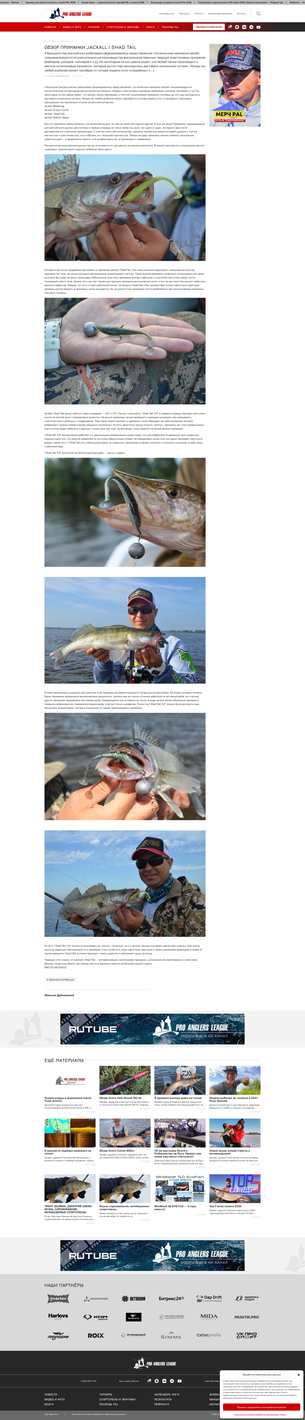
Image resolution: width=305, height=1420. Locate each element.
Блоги (150, 27)
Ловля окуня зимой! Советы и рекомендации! (229, 1152)
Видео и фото (72, 27)
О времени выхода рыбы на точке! (178, 1098)
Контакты (241, 13)
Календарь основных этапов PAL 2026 (101, 2)
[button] (298, 1374)
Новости (50, 27)
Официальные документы (220, 13)
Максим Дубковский (62, 41)
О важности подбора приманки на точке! (67, 1152)
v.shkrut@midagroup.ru (214, 1381)
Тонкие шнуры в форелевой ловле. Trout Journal (68, 1099)
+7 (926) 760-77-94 (88, 1381)
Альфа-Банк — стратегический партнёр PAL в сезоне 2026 (43, 2)
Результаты (184, 13)
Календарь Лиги (166, 13)
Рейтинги (199, 13)
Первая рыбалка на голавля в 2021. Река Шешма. (233, 1099)
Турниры (93, 27)
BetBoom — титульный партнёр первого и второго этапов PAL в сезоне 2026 (260, 2)
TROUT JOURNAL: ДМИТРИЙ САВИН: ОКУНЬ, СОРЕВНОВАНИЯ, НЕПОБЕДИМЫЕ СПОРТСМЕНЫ (68, 1209)
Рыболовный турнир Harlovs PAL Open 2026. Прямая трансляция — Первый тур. (170, 2)
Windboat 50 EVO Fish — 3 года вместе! (175, 1207)
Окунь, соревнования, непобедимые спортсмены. (124, 1207)
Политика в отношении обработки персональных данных (260, 1414)
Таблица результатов (209, 26)
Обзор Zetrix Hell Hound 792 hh (120, 1098)
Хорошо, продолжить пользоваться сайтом (261, 1407)
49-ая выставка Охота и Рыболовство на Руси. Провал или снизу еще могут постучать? (177, 1153)
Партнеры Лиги (51, 1414)
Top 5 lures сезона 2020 (225, 1206)
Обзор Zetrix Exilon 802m (116, 1150)
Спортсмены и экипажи (123, 27)
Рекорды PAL (170, 27)
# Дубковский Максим (60, 979)
